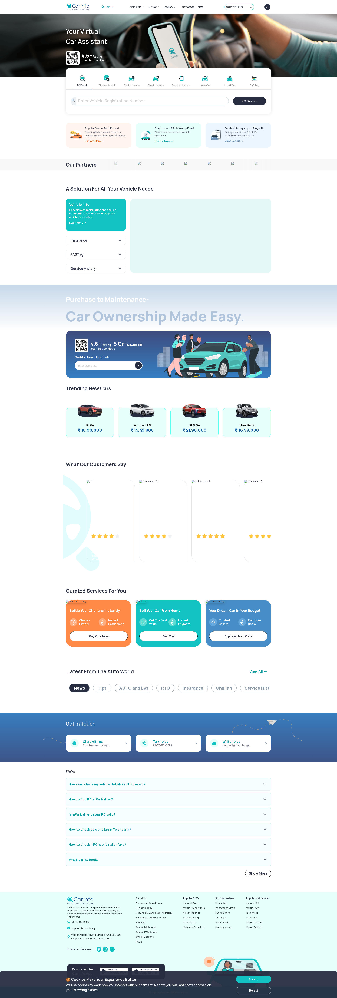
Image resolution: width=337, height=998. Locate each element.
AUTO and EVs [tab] (133, 688)
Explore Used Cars (238, 636)
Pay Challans (98, 636)
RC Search (249, 101)
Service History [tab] (260, 688)
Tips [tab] (102, 688)
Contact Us (188, 6)
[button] (200, 236)
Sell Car (168, 636)
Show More (258, 873)
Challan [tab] (224, 688)
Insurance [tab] (193, 688)
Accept (254, 979)
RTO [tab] (165, 688)
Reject (253, 990)
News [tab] (79, 688)
